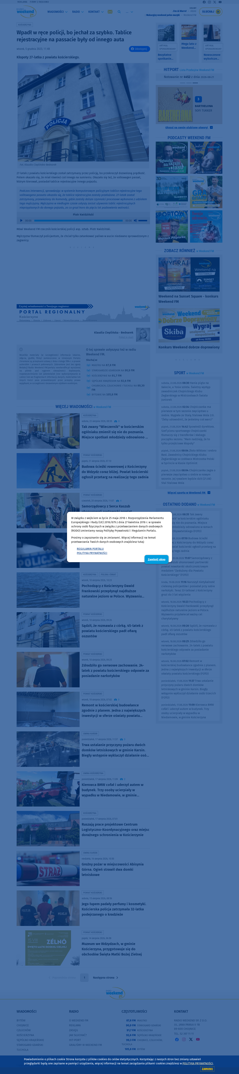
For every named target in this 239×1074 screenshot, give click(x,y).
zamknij (207, 1069)
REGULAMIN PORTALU (90, 548)
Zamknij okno (156, 559)
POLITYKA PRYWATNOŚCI (92, 553)
